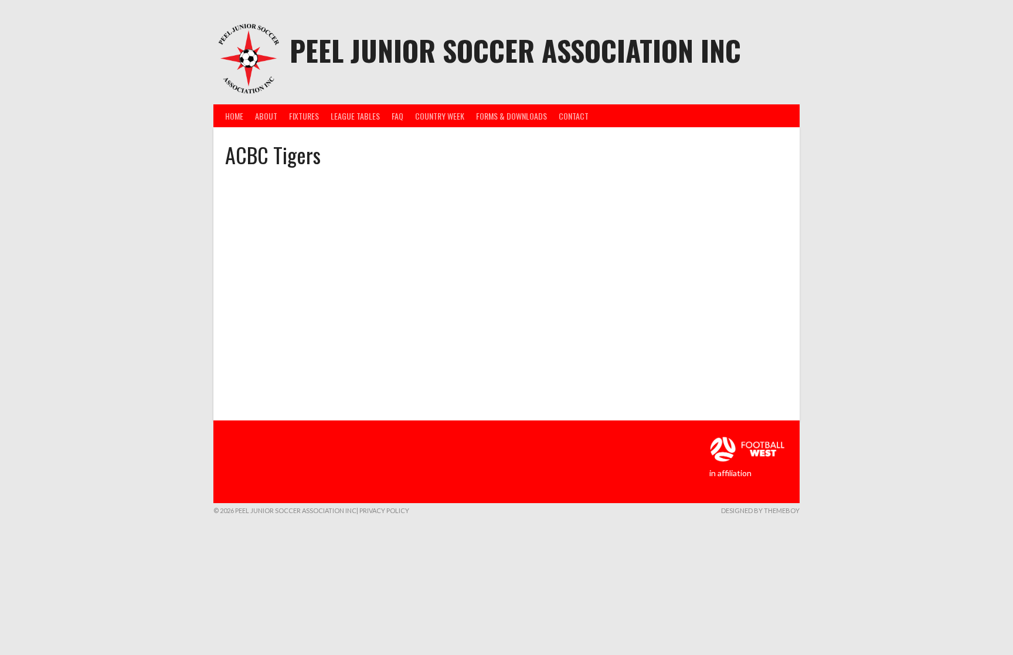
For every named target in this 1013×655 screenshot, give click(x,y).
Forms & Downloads (511, 116)
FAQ (397, 116)
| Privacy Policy (382, 510)
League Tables (355, 116)
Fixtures (304, 116)
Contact (574, 116)
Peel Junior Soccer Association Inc (515, 50)
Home (234, 116)
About (266, 116)
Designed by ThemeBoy (760, 510)
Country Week (439, 116)
